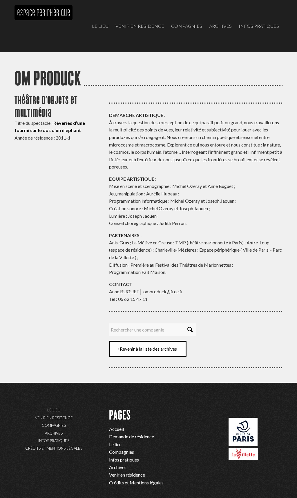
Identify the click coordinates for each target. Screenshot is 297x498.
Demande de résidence (131, 436)
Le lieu (53, 410)
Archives (54, 433)
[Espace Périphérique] (44, 32)
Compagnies (54, 425)
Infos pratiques (53, 440)
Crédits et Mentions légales (53, 448)
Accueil (116, 429)
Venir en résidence (54, 417)
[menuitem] (100, 26)
